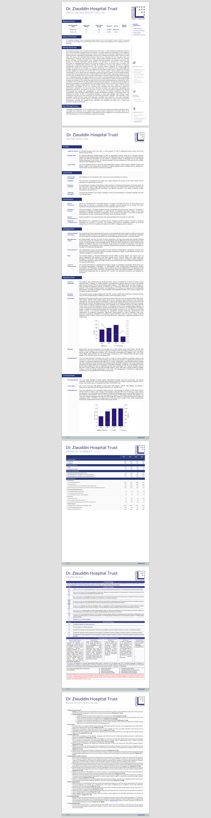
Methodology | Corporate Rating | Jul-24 (139, 82)
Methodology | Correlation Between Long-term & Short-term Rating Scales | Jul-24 (139, 76)
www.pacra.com (138, 121)
